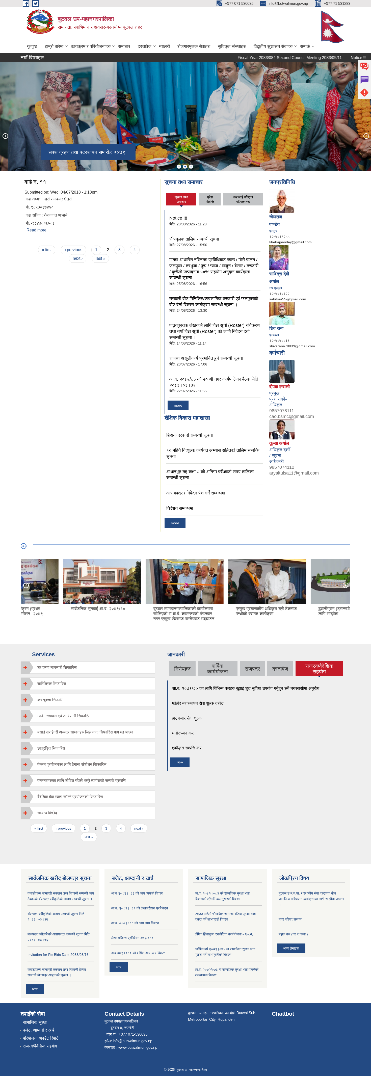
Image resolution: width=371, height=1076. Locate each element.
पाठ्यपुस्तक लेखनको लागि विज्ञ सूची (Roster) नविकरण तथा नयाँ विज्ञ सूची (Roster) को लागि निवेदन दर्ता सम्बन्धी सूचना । (214, 331)
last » (100, 258)
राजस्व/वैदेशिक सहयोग (319, 668)
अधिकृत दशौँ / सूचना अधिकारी (279, 455)
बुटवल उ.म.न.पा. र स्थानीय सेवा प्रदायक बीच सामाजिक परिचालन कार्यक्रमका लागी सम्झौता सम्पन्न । (311, 898)
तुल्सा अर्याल (279, 443)
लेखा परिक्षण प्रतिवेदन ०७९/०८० (132, 938)
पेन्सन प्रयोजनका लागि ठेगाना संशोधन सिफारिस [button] (72, 764)
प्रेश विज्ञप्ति (210, 199)
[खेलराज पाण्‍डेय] (282, 201)
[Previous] (5, 135)
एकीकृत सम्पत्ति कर (186, 748)
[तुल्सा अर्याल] (282, 429)
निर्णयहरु (182, 669)
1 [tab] (179, 167)
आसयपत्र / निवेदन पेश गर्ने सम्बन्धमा (195, 492)
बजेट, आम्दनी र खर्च (38, 1030)
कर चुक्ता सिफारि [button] (50, 700)
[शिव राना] (282, 313)
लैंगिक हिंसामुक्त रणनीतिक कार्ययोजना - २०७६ (224, 934)
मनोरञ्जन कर (183, 733)
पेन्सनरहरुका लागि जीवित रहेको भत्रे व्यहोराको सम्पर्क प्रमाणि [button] (81, 780)
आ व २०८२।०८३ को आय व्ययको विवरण (137, 893)
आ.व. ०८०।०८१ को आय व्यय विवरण (135, 923)
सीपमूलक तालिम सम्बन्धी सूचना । (196, 239)
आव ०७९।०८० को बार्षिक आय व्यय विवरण (138, 953)
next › (78, 258)
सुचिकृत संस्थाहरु (232, 46)
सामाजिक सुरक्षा (35, 1022)
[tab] (88, 667)
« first (46, 250)
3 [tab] (191, 167)
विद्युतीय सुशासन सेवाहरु (273, 46)
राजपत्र (252, 669)
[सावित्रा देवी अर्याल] (278, 257)
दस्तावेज (144, 46)
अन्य (180, 762)
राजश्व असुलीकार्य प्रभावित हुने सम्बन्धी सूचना (206, 358)
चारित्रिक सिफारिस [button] (51, 683)
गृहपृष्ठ (32, 46)
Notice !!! (340, 58)
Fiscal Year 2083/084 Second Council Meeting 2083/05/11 (271, 58)
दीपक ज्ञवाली (279, 386)
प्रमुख (273, 231)
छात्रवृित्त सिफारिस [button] (51, 748)
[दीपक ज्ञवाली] (282, 371)
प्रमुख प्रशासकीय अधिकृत (278, 399)
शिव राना (276, 328)
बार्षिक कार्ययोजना (217, 668)
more (178, 405)
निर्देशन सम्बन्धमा (179, 508)
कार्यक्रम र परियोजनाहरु (91, 46)
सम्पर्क (305, 46)
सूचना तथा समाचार (181, 199)
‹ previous (73, 250)
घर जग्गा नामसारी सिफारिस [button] (57, 667)
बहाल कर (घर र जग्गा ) (293, 934)
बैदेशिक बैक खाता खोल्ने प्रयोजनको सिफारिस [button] (70, 797)
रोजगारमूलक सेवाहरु (193, 46)
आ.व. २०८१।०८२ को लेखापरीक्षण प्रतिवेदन (139, 908)
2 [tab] (185, 167)
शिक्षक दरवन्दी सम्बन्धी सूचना (189, 435)
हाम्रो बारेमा (54, 46)
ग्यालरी (164, 46)
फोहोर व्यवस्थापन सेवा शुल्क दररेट (198, 703)
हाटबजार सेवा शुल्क (187, 718)
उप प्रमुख (275, 288)
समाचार (124, 46)
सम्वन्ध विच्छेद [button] (47, 813)
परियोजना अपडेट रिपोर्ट (41, 1038)
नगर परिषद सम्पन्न (290, 919)
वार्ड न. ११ (35, 182)
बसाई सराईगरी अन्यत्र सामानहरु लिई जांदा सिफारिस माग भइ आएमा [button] (85, 732)
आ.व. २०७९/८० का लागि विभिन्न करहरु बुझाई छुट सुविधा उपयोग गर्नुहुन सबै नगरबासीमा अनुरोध (245, 688)
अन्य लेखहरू (291, 948)
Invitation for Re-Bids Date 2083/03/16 (58, 955)
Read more (36, 230)
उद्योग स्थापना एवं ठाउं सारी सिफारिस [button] (64, 716)
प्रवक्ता (274, 335)
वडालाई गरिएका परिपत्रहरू (243, 199)
